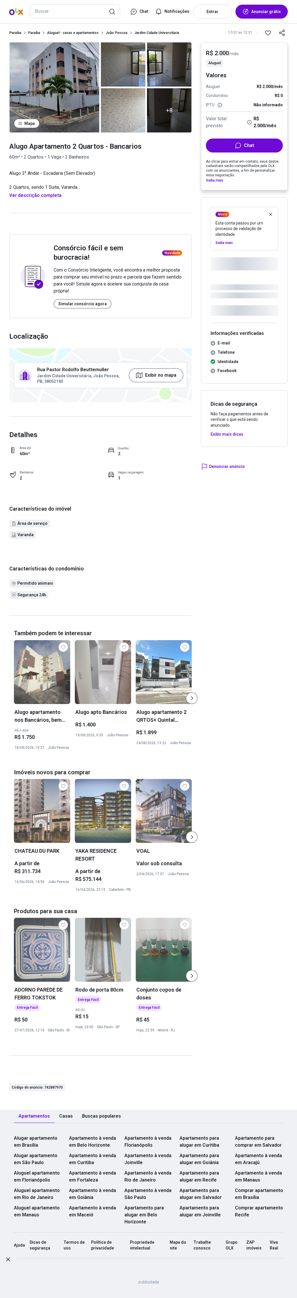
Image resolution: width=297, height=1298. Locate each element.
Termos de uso (74, 1245)
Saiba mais (214, 180)
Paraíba (15, 33)
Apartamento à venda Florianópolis (147, 1141)
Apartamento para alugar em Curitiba (199, 1141)
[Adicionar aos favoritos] (268, 33)
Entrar (212, 11)
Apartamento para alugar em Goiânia (199, 1159)
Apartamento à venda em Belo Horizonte (92, 1141)
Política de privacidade (102, 1245)
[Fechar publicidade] (8, 1260)
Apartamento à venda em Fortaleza (92, 1176)
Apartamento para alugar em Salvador (201, 1194)
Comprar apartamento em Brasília (259, 1194)
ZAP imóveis (254, 1245)
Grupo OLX (232, 1245)
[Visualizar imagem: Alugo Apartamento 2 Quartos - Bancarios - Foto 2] (123, 64)
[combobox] (75, 11)
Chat (249, 145)
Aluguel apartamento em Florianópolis (37, 1176)
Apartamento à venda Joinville (147, 1159)
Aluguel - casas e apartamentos (73, 33)
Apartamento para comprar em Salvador (258, 1141)
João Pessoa (116, 33)
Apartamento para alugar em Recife (199, 1176)
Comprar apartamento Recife (259, 1211)
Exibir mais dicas (227, 434)
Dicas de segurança (40, 1245)
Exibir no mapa (160, 375)
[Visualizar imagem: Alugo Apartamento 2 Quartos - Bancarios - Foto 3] (123, 110)
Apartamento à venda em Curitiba (92, 1159)
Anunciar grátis (266, 11)
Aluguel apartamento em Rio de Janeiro (37, 1194)
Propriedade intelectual (142, 1245)
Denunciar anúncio (227, 466)
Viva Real (274, 1245)
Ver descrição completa (35, 195)
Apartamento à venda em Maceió (92, 1211)
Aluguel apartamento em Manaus (37, 1211)
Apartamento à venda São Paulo (147, 1194)
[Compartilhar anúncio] (282, 33)
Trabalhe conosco (202, 1245)
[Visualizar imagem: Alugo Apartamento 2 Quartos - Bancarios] (54, 87)
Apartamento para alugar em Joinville (200, 1211)
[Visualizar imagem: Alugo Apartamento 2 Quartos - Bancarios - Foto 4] (169, 64)
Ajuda (19, 1245)
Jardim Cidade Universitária (156, 33)
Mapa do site (178, 1245)
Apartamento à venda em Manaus (258, 1176)
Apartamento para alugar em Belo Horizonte (144, 1215)
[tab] (34, 1116)
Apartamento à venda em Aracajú (258, 1159)
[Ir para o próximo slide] (192, 698)
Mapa (29, 123)
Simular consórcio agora (82, 303)
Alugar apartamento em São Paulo (35, 1159)
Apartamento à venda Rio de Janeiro (147, 1176)
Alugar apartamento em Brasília (35, 1141)
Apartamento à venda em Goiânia (92, 1194)
